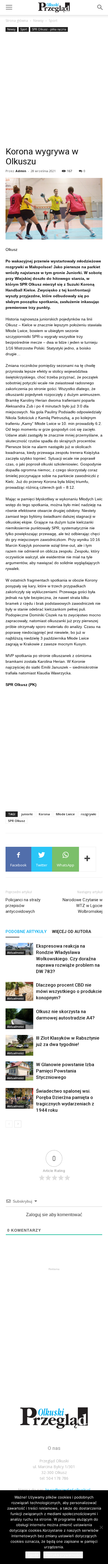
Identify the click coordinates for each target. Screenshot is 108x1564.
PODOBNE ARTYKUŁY (26, 931)
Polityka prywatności (63, 1555)
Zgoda (32, 1555)
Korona (44, 814)
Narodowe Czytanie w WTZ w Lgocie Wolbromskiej (82, 905)
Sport (53, 20)
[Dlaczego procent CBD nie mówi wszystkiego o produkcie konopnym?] (19, 991)
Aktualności (15, 953)
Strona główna (17, 20)
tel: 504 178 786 (54, 1478)
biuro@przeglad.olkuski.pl (67, 1489)
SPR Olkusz (16, 821)
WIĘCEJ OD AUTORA (71, 931)
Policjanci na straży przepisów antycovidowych (23, 905)
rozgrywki (88, 814)
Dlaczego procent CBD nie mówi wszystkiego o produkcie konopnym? (69, 991)
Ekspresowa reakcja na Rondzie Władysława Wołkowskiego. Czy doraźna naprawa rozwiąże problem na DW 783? (68, 958)
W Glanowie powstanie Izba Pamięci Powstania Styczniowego (65, 1071)
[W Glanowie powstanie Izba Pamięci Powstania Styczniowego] (19, 1071)
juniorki (27, 814)
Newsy (38, 20)
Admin (21, 171)
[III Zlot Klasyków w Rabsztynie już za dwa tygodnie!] (19, 1045)
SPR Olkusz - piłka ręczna (49, 29)
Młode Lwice (65, 814)
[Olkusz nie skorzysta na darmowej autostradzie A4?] (19, 1018)
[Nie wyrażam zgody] (101, 1527)
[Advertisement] (54, 90)
